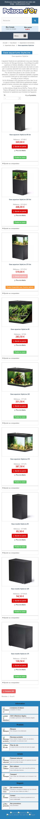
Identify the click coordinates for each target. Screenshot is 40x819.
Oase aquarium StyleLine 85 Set (20, 134)
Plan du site (14, 745)
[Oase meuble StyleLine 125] (20, 571)
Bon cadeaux (14, 766)
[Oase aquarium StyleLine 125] (20, 377)
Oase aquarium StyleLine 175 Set (20, 264)
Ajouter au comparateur (11, 163)
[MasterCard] (22, 813)
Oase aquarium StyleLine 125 (20, 394)
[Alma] (18, 814)
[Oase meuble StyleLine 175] (20, 636)
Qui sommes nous (16, 787)
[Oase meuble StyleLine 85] (20, 506)
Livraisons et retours (17, 708)
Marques (13, 729)
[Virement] (14, 813)
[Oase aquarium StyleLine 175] (20, 442)
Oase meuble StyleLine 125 (20, 589)
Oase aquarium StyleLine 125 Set (20, 199)
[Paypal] (32, 814)
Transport (13, 774)
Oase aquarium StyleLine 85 (20, 329)
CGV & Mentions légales (18, 716)
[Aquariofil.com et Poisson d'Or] (20, 11)
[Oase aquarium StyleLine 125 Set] (20, 182)
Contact (12, 795)
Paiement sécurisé (16, 758)
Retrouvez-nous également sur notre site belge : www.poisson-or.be (20, 3)
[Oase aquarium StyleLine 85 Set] (20, 117)
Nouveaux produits (16, 737)
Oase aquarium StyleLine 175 (20, 459)
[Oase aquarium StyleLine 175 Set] (20, 247)
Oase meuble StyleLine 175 (20, 654)
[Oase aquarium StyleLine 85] (20, 312)
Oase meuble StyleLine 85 (20, 524)
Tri (4, 95)
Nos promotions (15, 803)
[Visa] (29, 813)
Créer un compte (11, 29)
